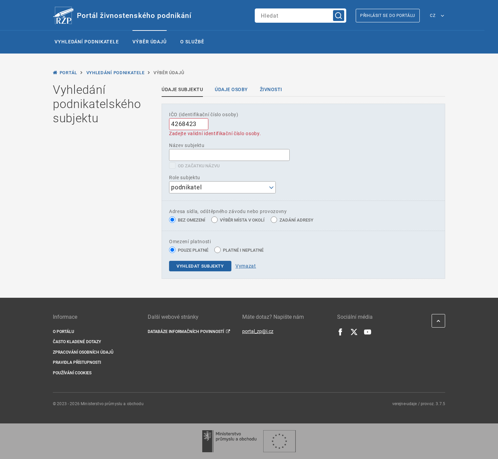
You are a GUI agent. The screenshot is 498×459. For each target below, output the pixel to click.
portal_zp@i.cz (257, 331)
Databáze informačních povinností (186, 331)
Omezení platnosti (190, 241)
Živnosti (271, 89)
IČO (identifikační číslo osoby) (203, 114)
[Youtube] (367, 334)
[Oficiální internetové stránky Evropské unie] (279, 441)
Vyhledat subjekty (200, 266)
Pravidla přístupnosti (77, 362)
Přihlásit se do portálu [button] (387, 15)
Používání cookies (72, 373)
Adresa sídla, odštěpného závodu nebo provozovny (228, 211)
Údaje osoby (231, 89)
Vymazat (245, 266)
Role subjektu (184, 177)
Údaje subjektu (182, 89)
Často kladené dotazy (77, 341)
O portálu (63, 331)
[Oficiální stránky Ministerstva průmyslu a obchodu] (229, 441)
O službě (192, 41)
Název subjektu (187, 145)
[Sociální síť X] (354, 334)
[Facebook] (340, 334)
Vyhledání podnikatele (87, 41)
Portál (68, 72)
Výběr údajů (149, 41)
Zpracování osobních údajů (83, 352)
